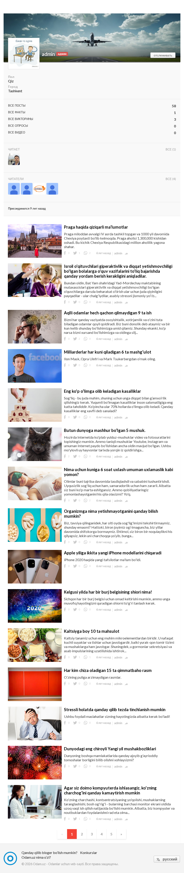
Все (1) (171, 149)
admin (48, 54)
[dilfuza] (14, 189)
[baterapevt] (14, 159)
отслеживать (163, 55)
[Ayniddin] (52, 189)
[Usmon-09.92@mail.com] (39, 189)
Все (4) (171, 179)
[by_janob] (27, 189)
